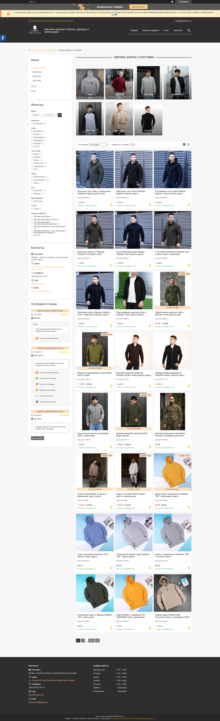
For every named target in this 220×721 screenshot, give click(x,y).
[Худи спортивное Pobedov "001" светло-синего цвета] (95, 532)
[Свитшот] (119, 82)
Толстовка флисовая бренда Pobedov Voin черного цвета (130, 253)
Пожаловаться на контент (120, 718)
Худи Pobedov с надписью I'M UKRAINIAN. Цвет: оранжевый (130, 616)
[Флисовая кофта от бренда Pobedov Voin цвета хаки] (95, 230)
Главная (134, 30)
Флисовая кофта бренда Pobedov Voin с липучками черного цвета (93, 313)
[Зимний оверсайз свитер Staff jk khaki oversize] (134, 411)
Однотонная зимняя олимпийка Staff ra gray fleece (93, 434)
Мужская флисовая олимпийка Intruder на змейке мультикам (170, 434)
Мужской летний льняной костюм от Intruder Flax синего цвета (50, 364)
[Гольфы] (148, 118)
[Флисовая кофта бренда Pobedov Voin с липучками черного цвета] (95, 290)
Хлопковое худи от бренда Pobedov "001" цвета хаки (94, 616)
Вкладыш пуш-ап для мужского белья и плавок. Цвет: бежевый (51, 428)
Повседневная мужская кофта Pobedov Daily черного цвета (131, 313)
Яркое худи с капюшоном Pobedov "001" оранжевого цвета (171, 495)
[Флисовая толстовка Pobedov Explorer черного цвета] (134, 169)
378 (91, 640)
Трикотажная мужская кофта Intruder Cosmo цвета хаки (169, 313)
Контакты (178, 30)
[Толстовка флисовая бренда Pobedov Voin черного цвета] (134, 230)
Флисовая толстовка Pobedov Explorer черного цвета (131, 192)
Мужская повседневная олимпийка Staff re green (94, 374)
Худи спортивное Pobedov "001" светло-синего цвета (93, 555)
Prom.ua (121, 716)
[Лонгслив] (148, 82)
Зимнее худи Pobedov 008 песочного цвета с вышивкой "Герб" (172, 616)
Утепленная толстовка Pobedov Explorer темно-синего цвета (170, 192)
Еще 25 (36, 146)
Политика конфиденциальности (143, 718)
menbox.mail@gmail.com (41, 291)
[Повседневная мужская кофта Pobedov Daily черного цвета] (134, 290)
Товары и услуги (39, 50)
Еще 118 (36, 235)
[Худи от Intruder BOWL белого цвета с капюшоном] (134, 472)
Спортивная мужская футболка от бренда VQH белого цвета (49, 330)
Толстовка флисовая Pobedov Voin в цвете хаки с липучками (172, 253)
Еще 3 (35, 169)
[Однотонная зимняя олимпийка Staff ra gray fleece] (95, 411)
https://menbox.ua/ (38, 284)
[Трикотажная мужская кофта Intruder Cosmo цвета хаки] (172, 290)
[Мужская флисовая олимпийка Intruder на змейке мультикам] (172, 411)
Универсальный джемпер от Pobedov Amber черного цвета (169, 374)
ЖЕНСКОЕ (37, 76)
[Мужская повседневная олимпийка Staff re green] (95, 351)
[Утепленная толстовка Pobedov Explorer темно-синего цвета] (172, 169)
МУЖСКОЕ (52, 50)
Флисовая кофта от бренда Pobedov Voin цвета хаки (90, 253)
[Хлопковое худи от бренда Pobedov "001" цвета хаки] (95, 593)
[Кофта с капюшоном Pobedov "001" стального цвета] (172, 532)
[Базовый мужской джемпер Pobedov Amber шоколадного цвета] (134, 351)
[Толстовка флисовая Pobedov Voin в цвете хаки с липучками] (172, 230)
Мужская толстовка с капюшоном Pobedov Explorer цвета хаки (94, 192)
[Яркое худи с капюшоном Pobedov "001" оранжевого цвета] (172, 472)
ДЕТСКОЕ (37, 81)
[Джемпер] (119, 118)
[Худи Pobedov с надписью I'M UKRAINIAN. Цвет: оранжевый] (134, 593)
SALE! (33, 86)
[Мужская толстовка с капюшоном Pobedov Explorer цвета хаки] (95, 169)
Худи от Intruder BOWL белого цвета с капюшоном (130, 495)
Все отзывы (37, 438)
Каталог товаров (150, 30)
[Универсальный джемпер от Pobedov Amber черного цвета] (172, 351)
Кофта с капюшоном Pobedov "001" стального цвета (172, 555)
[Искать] (188, 30)
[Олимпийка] (177, 82)
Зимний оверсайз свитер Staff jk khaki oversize (131, 434)
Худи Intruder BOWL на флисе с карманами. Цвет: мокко (92, 495)
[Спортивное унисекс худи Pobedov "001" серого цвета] (134, 532)
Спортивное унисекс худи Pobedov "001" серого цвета (133, 555)
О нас (166, 30)
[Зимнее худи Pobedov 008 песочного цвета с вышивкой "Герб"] (172, 593)
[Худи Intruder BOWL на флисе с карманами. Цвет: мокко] (95, 472)
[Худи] (90, 82)
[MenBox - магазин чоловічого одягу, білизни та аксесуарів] (35, 30)
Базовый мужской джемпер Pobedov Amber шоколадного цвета (133, 374)
